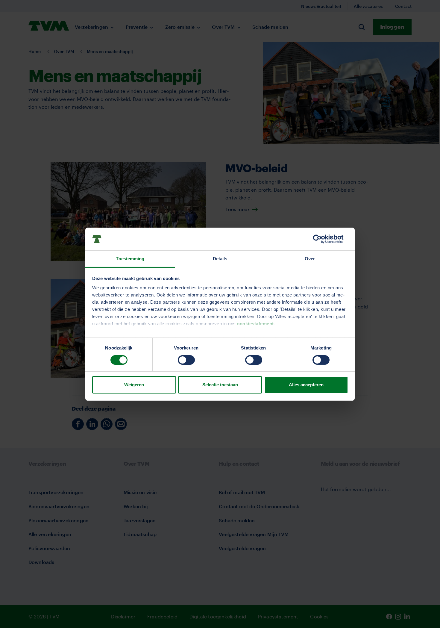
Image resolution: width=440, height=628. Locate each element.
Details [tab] (220, 258)
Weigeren (134, 384)
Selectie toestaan (220, 384)
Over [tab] (310, 258)
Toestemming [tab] (130, 258)
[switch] (186, 360)
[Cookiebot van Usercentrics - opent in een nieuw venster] (322, 238)
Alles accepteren (306, 384)
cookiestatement (255, 323)
